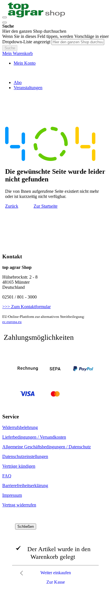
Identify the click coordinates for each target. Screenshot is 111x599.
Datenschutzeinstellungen (25, 456)
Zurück (11, 206)
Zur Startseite (45, 206)
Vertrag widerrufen (19, 504)
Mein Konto (25, 63)
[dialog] (55, 555)
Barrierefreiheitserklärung (25, 485)
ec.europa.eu (12, 322)
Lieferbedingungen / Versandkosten (34, 437)
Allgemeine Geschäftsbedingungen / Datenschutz (46, 446)
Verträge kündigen (18, 466)
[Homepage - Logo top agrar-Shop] (36, 15)
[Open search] (4, 22)
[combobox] (78, 42)
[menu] (55, 85)
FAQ (6, 475)
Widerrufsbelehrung (20, 427)
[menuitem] (18, 82)
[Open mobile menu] (4, 17)
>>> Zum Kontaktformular (26, 306)
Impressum (12, 495)
